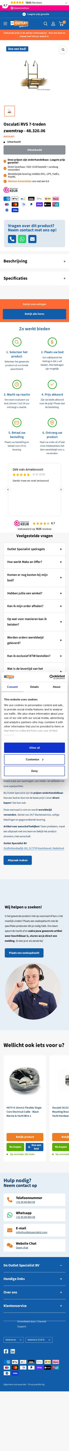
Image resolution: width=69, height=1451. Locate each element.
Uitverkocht (34, 150)
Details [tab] (34, 686)
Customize (32, 759)
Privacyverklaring (36, 1384)
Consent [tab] (12, 686)
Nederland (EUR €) (36, 1339)
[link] (25, 1108)
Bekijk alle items (34, 314)
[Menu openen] (5, 23)
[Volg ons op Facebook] (6, 1351)
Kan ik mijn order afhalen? (25, 606)
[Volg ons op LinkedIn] (12, 1351)
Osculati (9, 136)
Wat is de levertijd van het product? (25, 671)
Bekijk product (25, 1137)
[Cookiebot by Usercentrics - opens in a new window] (49, 677)
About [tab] (57, 686)
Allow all (34, 747)
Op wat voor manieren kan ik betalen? (27, 622)
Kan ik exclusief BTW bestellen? (28, 656)
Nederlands (10, 1339)
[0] (61, 24)
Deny (34, 770)
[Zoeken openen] (46, 24)
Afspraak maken (18, 860)
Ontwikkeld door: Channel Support (31, 1324)
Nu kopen (15, 1147)
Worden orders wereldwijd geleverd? (25, 640)
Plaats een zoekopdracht (24, 953)
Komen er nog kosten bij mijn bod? (27, 578)
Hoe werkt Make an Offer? (24, 562)
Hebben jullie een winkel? (24, 593)
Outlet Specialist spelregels (26, 549)
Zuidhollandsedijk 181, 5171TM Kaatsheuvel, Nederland (34, 848)
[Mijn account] (53, 24)
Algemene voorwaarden (15, 1384)
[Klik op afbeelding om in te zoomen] (63, 50)
